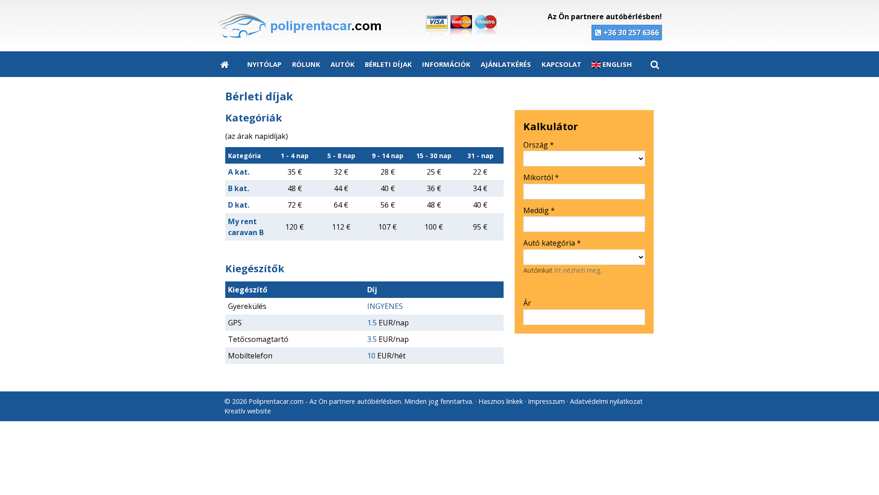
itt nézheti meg (577, 270)
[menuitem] (224, 64)
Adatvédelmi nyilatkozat (606, 401)
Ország (538, 145)
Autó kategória (552, 243)
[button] (654, 64)
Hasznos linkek (500, 401)
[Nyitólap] (362, 26)
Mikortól (541, 177)
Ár (527, 303)
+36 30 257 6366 (630, 33)
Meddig (539, 210)
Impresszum (546, 401)
